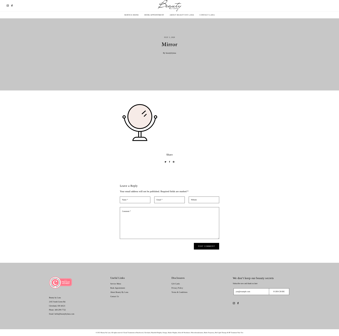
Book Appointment (154, 15)
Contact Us (114, 296)
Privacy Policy (177, 288)
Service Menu (131, 15)
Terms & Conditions (179, 292)
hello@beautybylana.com (64, 314)
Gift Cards (175, 284)
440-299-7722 (60, 310)
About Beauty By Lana (182, 15)
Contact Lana (207, 15)
